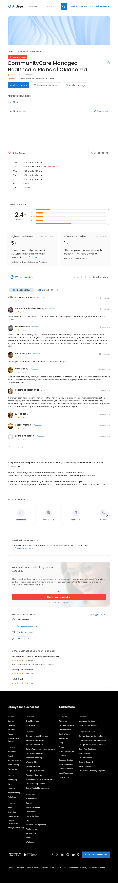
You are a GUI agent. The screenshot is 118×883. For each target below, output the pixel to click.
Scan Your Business (87, 749)
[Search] (64, 6)
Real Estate (31, 833)
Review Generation (34, 744)
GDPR (52, 868)
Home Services (32, 816)
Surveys (11, 784)
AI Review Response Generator (92, 740)
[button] (23, 447)
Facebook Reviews (34, 775)
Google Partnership (13, 821)
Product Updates (66, 751)
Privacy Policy (33, 868)
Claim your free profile (58, 597)
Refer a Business (86, 766)
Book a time (64, 734)
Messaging (12, 779)
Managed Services (87, 721)
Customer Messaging (35, 753)
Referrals (11, 729)
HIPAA (58, 868)
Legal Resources (66, 773)
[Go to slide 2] (59, 591)
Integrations (13, 816)
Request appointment (48, 85)
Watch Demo (65, 729)
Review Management (35, 740)
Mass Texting (13, 764)
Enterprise (30, 725)
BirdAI (10, 807)
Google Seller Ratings (13, 739)
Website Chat (32, 762)
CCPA (65, 868)
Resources (63, 738)
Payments (12, 769)
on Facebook (38, 297)
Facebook (25, 638)
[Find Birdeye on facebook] (52, 855)
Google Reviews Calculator (91, 736)
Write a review (79, 6)
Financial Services (33, 807)
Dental (29, 803)
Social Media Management (38, 788)
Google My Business (35, 770)
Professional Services (88, 725)
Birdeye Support (86, 762)
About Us (63, 721)
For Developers (85, 757)
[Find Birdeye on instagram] (67, 855)
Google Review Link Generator (92, 744)
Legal (28, 820)
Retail (28, 837)
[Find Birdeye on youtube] (73, 855)
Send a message (77, 85)
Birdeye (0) (47, 290)
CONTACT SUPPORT (96, 854)
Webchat (12, 751)
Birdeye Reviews (66, 764)
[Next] (107, 515)
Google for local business (37, 736)
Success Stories (66, 760)
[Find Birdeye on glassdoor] (78, 855)
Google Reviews (33, 766)
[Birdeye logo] (16, 6)
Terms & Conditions (16, 868)
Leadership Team (66, 725)
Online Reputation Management (40, 749)
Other (10, 51)
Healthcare (31, 811)
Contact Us (64, 777)
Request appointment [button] (27, 626)
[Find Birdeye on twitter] (57, 855)
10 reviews (30, 74)
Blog (61, 742)
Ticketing (12, 797)
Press (61, 747)
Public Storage (32, 829)
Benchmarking (14, 792)
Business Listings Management (40, 779)
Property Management (36, 824)
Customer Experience (35, 783)
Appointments (14, 760)
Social (10, 756)
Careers (62, 755)
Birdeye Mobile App (16, 827)
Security (44, 868)
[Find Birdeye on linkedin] (62, 855)
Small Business (32, 721)
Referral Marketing (34, 757)
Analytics (12, 812)
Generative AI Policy (78, 868)
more (33, 257)
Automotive (31, 798)
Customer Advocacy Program (92, 770)
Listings (11, 721)
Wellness (30, 842)
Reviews (11, 725)
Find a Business (86, 753)
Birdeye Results (66, 768)
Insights (11, 788)
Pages (10, 734)
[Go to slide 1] (58, 591)
